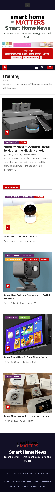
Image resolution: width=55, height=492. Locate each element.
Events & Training (37, 486)
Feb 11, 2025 (12, 303)
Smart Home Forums (19, 486)
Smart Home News (27, 28)
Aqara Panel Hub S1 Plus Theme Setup (25, 357)
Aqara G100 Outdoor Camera (20, 236)
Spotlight (39, 197)
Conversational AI (30, 57)
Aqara (38, 54)
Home (6, 80)
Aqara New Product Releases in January (27, 416)
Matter (45, 54)
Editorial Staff (29, 154)
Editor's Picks (27, 197)
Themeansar (27, 476)
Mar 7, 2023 (13, 154)
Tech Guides (24, 318)
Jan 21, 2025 (13, 421)
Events (23, 142)
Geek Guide (16, 57)
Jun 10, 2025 (13, 241)
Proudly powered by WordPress (19, 473)
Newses (44, 473)
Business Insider (11, 142)
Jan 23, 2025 (13, 362)
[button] (42, 67)
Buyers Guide (46, 481)
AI (41, 57)
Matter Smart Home (14, 260)
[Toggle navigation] (36, 67)
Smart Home (28, 54)
